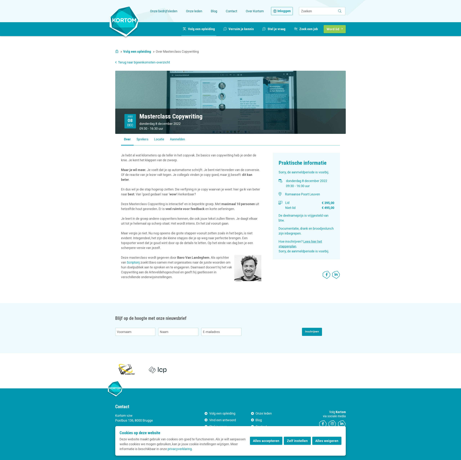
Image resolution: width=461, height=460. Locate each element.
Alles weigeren (326, 441)
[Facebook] (326, 275)
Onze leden (194, 11)
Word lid (333, 29)
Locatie (159, 139)
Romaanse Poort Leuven (302, 194)
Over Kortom (255, 11)
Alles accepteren (266, 441)
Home (116, 51)
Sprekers (142, 139)
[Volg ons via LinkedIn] (342, 424)
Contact (231, 11)
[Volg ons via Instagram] (332, 424)
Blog (214, 11)
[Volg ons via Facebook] (323, 424)
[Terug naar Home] (124, 21)
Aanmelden (177, 139)
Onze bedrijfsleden (163, 11)
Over (127, 139)
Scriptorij (133, 262)
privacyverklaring (180, 449)
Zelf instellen (297, 441)
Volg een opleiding (137, 51)
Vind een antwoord (222, 420)
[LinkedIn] (336, 275)
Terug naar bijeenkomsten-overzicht (144, 62)
